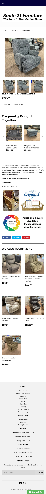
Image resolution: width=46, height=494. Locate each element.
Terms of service (23, 409)
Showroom (23, 391)
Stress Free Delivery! (23, 393)
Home (4, 30)
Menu (7, 3)
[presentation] (3, 135)
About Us (23, 396)
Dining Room (23, 425)
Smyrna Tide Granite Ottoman (31, 146)
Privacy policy (23, 412)
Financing (23, 404)
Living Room (23, 419)
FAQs (23, 401)
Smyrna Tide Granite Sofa (11, 146)
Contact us (23, 399)
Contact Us (36, 492)
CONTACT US (6, 104)
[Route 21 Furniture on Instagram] (24, 484)
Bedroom (23, 422)
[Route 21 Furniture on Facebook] (20, 484)
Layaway (23, 406)
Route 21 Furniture (24, 490)
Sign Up (40, 473)
